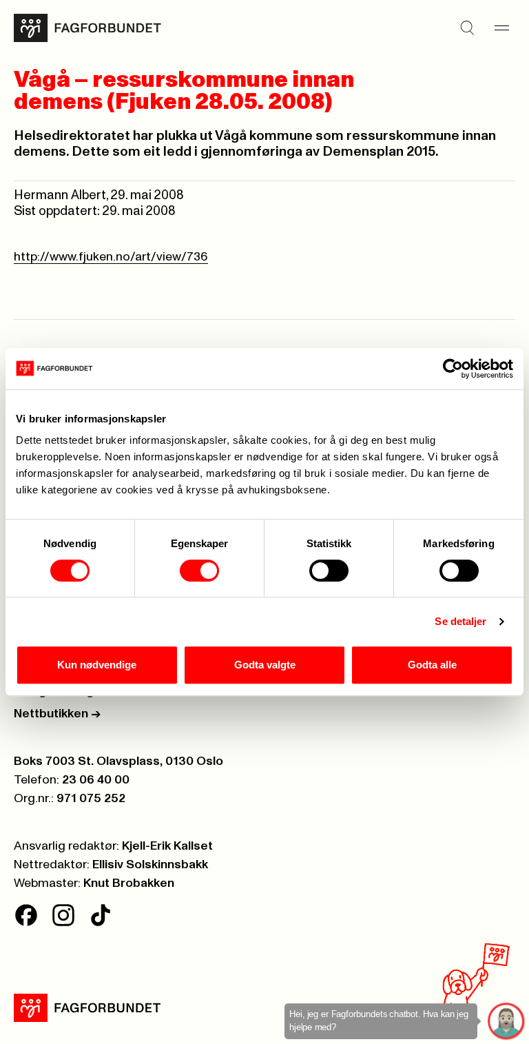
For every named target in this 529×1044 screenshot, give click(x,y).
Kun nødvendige (96, 665)
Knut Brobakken (128, 883)
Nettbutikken (57, 714)
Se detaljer (460, 621)
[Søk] (467, 27)
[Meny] (501, 27)
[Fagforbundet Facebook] (26, 915)
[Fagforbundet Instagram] (63, 915)
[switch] (199, 571)
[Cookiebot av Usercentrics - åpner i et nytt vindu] (453, 368)
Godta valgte (264, 665)
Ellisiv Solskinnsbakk (150, 865)
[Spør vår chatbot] (507, 1022)
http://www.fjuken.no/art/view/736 (111, 257)
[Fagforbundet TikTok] (100, 915)
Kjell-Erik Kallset (167, 846)
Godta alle (432, 665)
